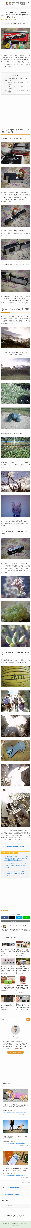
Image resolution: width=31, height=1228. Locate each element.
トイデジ (5, 19)
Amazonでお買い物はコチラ (12, 1187)
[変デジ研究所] (15, 3)
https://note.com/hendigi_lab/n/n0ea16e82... (14, 1112)
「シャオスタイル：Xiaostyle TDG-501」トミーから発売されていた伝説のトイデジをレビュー (16, 865)
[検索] (22, 1216)
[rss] (20, 1216)
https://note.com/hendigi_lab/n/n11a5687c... (14, 1175)
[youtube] (14, 1216)
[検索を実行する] (28, 1019)
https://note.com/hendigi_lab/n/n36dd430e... (14, 1143)
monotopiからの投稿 (26, 1182)
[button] (4, 917)
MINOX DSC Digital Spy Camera (14, 846)
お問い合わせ (15, 1223)
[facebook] (8, 1216)
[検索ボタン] (28, 3)
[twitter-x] (11, 1216)
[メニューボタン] (2, 3)
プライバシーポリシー (23, 1223)
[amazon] (17, 1216)
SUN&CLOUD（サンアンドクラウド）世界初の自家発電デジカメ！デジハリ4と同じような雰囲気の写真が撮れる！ (16, 858)
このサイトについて (7, 1223)
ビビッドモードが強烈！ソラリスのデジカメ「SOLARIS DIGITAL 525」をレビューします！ (16, 873)
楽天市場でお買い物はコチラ (12, 1194)
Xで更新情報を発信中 (15, 1052)
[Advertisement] (15, 110)
